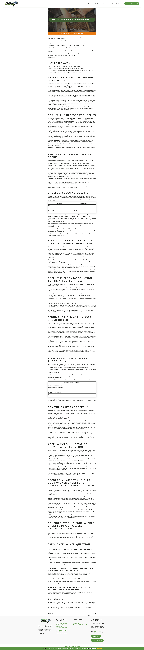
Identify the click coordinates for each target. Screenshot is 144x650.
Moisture (97, 3)
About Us (82, 3)
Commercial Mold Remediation (62, 633)
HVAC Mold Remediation (61, 627)
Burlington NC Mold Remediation (80, 624)
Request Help (97, 640)
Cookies (78, 646)
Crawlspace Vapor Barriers (62, 630)
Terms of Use (73, 646)
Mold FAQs (80, 33)
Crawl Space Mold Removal (62, 629)
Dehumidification (59, 631)
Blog (112, 3)
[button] (85, 4)
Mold (89, 3)
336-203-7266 (97, 631)
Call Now (96, 636)
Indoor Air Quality (60, 626)
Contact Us (119, 3)
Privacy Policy (67, 646)
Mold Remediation (60, 624)
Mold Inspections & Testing (62, 623)
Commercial (106, 3)
